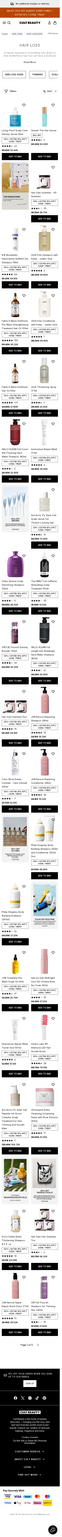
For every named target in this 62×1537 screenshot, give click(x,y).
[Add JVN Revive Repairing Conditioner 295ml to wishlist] (53, 753)
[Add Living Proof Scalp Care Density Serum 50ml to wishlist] (24, 104)
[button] (15, 186)
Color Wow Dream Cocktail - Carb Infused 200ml (14, 783)
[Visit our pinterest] (44, 1398)
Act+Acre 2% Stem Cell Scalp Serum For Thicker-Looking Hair (43, 519)
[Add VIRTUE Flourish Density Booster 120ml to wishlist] (24, 621)
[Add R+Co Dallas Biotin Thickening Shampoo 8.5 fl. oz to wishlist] (24, 1211)
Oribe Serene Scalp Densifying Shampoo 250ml (13, 585)
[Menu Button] (3, 23)
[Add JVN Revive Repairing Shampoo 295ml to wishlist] (53, 691)
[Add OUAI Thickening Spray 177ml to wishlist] (53, 361)
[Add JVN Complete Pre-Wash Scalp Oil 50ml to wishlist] (24, 952)
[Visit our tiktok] (37, 1398)
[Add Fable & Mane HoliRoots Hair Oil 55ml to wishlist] (24, 361)
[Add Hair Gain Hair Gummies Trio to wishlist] (53, 1211)
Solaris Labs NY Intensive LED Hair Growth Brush (41, 1048)
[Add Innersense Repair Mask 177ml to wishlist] (53, 423)
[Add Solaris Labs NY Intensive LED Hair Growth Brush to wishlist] (53, 1018)
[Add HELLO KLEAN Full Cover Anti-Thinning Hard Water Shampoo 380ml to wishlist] (24, 423)
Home (5, 33)
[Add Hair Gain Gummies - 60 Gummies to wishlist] (53, 167)
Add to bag (15, 156)
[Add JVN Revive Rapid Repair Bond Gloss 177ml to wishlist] (24, 1277)
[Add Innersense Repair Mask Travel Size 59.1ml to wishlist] (24, 1018)
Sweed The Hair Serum (43, 130)
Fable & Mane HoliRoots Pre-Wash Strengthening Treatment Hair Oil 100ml (15, 325)
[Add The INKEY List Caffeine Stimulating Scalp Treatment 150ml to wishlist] (53, 555)
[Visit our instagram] (30, 1398)
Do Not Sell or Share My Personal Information (29, 1442)
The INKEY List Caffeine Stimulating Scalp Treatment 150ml (44, 585)
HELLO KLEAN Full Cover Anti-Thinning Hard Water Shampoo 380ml (15, 453)
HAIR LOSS (30, 45)
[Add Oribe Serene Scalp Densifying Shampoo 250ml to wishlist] (24, 555)
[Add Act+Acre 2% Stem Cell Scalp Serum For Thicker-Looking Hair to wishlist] (53, 489)
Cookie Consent (30, 1437)
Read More (30, 62)
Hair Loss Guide (14, 74)
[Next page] (37, 1344)
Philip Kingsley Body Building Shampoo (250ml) (13, 916)
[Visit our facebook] (15, 1398)
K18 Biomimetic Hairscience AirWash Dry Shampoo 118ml (15, 259)
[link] (49, 23)
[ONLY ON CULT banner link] (15, 508)
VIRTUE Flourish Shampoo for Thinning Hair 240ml (43, 1306)
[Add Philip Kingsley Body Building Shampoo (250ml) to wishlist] (24, 886)
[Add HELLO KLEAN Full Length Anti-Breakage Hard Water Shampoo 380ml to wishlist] (53, 621)
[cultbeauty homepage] (30, 23)
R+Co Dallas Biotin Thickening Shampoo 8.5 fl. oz (13, 1240)
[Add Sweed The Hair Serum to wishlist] (53, 104)
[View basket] (55, 23)
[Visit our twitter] (22, 1398)
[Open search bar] (9, 23)
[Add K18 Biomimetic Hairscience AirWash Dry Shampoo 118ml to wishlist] (24, 229)
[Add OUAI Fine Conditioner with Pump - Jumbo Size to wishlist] (53, 295)
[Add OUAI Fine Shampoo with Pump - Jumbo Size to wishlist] (53, 229)
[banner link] (44, 905)
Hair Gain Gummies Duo (14, 717)
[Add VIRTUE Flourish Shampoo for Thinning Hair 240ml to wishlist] (53, 1277)
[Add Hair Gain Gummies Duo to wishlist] (24, 691)
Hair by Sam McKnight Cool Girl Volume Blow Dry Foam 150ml (43, 982)
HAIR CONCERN (34, 33)
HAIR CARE (17, 33)
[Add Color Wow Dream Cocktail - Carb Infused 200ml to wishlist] (24, 753)
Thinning (37, 74)
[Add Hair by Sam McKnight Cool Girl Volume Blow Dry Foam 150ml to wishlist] (53, 952)
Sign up (30, 1383)
